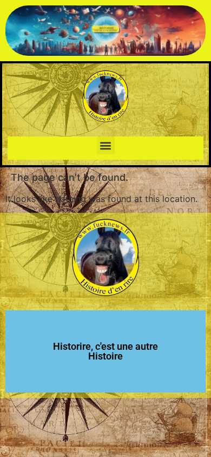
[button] (106, 145)
